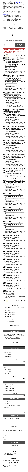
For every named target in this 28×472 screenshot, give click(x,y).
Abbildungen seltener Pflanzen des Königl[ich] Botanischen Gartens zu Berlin (14, 335)
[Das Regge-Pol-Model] (12, 235)
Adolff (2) (7, 401)
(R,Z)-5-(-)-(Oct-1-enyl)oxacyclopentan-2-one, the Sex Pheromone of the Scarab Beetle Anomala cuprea (14, 196)
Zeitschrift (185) (9, 351)
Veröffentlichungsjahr (10, 314)
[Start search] (13, 35)
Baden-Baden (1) (9, 384)
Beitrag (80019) (9, 356)
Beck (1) (7, 407)
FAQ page (5, 14)
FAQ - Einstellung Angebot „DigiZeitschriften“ (10, 453)
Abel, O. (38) (8, 369)
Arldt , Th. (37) (8, 371)
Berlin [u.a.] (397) (9, 388)
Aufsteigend (8, 307)
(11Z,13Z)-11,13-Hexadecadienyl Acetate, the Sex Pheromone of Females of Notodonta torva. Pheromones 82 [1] (15, 129)
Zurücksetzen (14, 445)
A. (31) (6, 368)
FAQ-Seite (18, 2)
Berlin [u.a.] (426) (9, 390)
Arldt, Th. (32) (8, 373)
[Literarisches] (9, 291)
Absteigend (22, 307)
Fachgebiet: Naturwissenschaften (14, 40)
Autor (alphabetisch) (10, 309)
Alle (6, 323)
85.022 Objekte (8, 45)
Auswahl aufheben (14, 415)
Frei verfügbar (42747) (10, 321)
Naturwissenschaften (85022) (12, 418)
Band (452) (8, 353)
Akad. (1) (7, 403)
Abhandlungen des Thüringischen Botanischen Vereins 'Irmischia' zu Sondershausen (12, 339)
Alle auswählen (14, 331)
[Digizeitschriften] (14, 24)
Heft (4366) (8, 354)
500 (18, 55)
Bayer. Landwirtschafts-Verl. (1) (13, 405)
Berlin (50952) (8, 386)
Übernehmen (14, 442)
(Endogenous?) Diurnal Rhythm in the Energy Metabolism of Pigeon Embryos (15, 170)
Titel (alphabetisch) (9, 311)
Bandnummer (8, 316)
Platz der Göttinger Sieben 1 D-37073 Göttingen (11, 466)
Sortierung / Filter (20, 45)
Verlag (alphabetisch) (10, 312)
